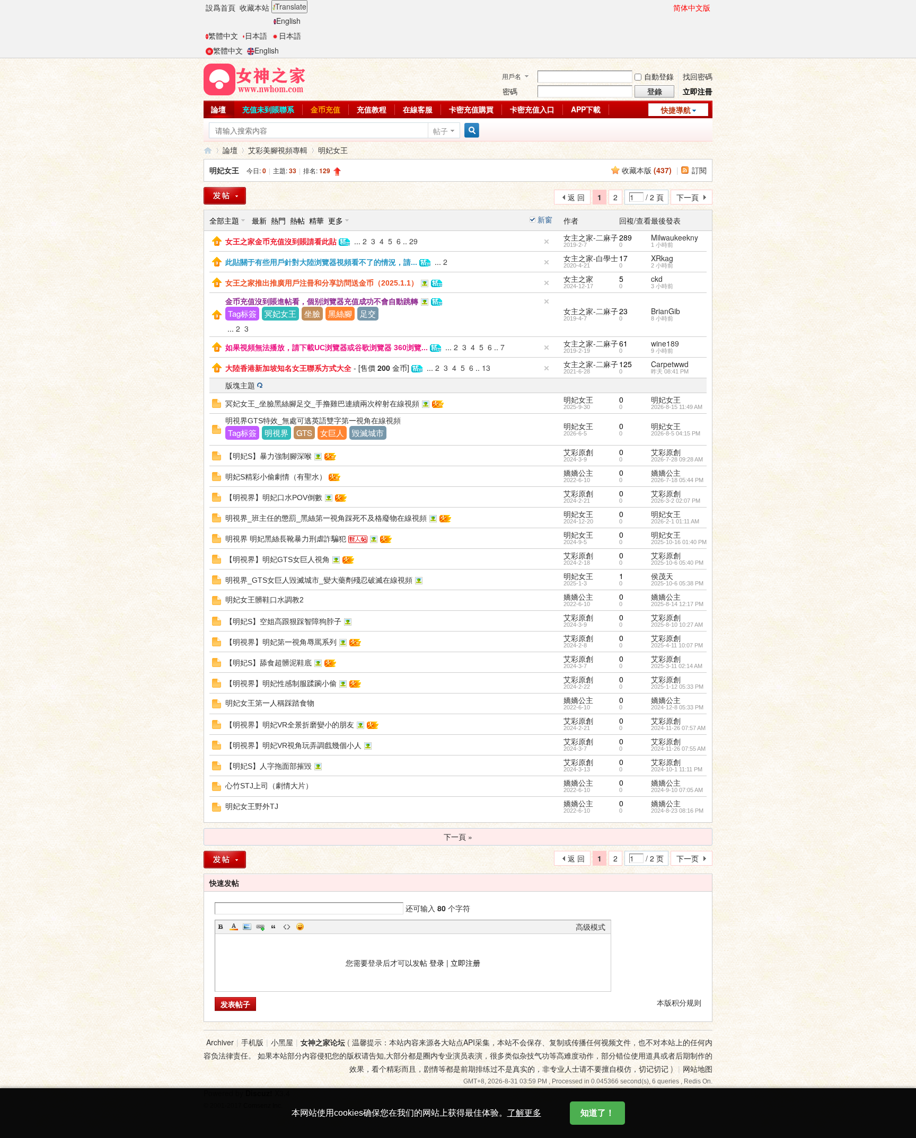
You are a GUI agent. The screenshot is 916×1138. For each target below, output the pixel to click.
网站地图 (697, 1068)
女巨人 (332, 432)
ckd (657, 278)
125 (625, 364)
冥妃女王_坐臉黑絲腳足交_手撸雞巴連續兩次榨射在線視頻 (322, 403)
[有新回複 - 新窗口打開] (216, 402)
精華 (316, 220)
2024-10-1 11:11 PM (676, 769)
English (288, 20)
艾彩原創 (578, 452)
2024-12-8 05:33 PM (677, 707)
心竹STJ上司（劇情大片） (269, 785)
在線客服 (418, 109)
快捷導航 (676, 109)
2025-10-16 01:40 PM (679, 542)
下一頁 (687, 197)
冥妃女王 (280, 313)
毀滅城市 (368, 432)
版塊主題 (240, 385)
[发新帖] (225, 859)
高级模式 (590, 926)
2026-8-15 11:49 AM (676, 407)
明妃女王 (333, 150)
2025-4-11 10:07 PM (677, 645)
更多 (335, 220)
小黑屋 (282, 1042)
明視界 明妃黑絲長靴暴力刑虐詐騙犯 (285, 539)
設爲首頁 (220, 7)
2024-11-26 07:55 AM (678, 748)
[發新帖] (225, 196)
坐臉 (312, 313)
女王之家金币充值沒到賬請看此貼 (281, 241)
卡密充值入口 (532, 109)
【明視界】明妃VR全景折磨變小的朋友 (289, 725)
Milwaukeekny (674, 237)
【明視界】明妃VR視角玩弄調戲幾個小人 (293, 745)
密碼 (510, 91)
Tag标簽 (242, 313)
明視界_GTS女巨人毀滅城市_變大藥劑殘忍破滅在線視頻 (318, 580)
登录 (436, 962)
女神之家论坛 (323, 1042)
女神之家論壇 (208, 150)
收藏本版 (647, 170)
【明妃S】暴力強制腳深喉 (268, 456)
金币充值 (325, 109)
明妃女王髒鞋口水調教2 (264, 599)
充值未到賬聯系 (268, 109)
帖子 (440, 131)
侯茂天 (662, 576)
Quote (273, 926)
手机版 (252, 1042)
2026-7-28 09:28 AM (677, 459)
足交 (368, 313)
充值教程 (371, 109)
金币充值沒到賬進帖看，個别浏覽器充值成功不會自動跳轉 (321, 301)
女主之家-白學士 (590, 258)
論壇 (218, 109)
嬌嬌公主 (578, 472)
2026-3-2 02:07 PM (675, 500)
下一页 (687, 858)
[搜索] (470, 131)
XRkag (662, 258)
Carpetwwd (670, 364)
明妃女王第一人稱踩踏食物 (269, 703)
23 (623, 311)
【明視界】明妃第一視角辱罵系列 (281, 642)
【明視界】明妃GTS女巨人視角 (277, 559)
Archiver (220, 1042)
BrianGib (665, 311)
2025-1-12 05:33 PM (677, 686)
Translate (290, 6)
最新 (259, 220)
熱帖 (297, 220)
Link (260, 926)
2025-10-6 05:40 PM (677, 562)
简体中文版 (691, 7)
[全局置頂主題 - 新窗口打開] (217, 240)
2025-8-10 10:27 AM (677, 624)
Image (247, 926)
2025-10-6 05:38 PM (677, 583)
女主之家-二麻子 (590, 237)
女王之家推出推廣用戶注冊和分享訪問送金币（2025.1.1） (321, 283)
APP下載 (586, 109)
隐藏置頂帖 (546, 241)
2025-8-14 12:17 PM (677, 604)
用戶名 (511, 76)
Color (233, 926)
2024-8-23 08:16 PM (677, 810)
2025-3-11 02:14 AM (676, 666)
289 (625, 237)
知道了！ (597, 1112)
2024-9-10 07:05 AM (677, 790)
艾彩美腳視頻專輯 (277, 150)
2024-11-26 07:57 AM (678, 728)
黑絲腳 (340, 313)
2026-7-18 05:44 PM (677, 480)
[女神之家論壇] (254, 78)
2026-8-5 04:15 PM (675, 433)
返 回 (576, 197)
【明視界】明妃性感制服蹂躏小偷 (281, 683)
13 (486, 367)
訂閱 (699, 170)
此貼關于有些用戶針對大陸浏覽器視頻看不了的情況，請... (321, 262)
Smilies (300, 926)
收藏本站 (254, 7)
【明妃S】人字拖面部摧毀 (268, 766)
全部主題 (224, 220)
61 (623, 343)
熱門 (278, 220)
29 (413, 241)
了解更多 (524, 1112)
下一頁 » (458, 836)
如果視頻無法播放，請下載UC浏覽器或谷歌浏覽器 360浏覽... (326, 347)
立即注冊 (697, 91)
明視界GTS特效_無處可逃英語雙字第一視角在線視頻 (313, 420)
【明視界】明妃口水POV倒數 (273, 497)
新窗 (545, 219)
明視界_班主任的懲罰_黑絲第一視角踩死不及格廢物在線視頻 (326, 518)
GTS (304, 432)
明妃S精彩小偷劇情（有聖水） (276, 477)
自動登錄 (659, 76)
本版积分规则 (679, 1002)
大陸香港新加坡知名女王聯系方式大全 (288, 368)
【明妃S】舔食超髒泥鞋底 (268, 663)
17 (623, 258)
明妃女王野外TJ (251, 806)
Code (286, 926)
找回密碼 (697, 76)
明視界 (276, 432)
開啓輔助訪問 (668, 7)
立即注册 (465, 962)
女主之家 (578, 278)
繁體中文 (223, 35)
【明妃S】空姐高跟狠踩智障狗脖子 (283, 621)
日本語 (256, 35)
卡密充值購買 (471, 109)
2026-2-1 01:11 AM (675, 521)
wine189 (665, 343)
